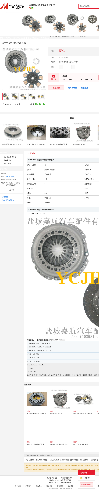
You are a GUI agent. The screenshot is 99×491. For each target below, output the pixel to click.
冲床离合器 (94, 460)
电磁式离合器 (54, 460)
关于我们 (18, 486)
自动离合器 (74, 460)
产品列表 (57, 37)
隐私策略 (60, 486)
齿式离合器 (84, 460)
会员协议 (70, 486)
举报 (18, 104)
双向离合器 (30, 460)
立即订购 (84, 88)
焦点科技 (63, 488)
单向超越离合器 (42, 460)
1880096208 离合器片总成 (58, 144)
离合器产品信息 (52, 478)
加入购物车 (72, 88)
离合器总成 (65, 37)
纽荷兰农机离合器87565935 (11, 144)
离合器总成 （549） (10, 157)
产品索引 (5, 197)
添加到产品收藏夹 (8, 200)
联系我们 (28, 486)
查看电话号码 (10, 177)
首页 (51, 37)
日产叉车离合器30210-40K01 (35, 144)
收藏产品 (8, 104)
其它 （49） (8, 163)
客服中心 (39, 486)
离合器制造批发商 (66, 478)
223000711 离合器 (79, 144)
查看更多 (11, 190)
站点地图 (49, 486)
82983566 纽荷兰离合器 (63, 480)
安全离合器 (64, 460)
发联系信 (56, 88)
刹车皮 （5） (8, 160)
